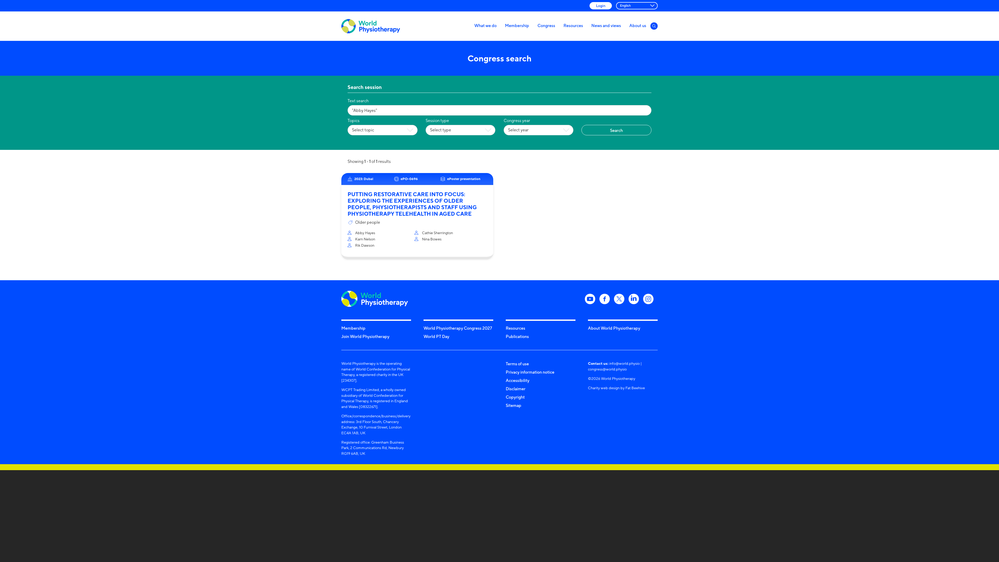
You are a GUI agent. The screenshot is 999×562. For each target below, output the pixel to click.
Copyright (515, 397)
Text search (358, 100)
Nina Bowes (431, 239)
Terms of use (517, 363)
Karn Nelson (365, 239)
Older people (367, 222)
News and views (606, 25)
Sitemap (513, 405)
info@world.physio (624, 363)
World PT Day (436, 336)
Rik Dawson (364, 245)
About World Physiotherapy (614, 328)
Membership (517, 25)
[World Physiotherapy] (370, 26)
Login (600, 5)
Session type (437, 120)
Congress (546, 25)
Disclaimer (516, 388)
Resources (573, 25)
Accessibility (517, 380)
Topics (354, 120)
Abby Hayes (365, 233)
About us (637, 25)
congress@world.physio (607, 369)
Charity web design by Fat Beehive (616, 388)
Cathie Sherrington (437, 233)
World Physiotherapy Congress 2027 (458, 328)
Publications (517, 336)
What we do (485, 25)
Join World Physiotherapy (365, 336)
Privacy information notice (530, 372)
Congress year (517, 120)
